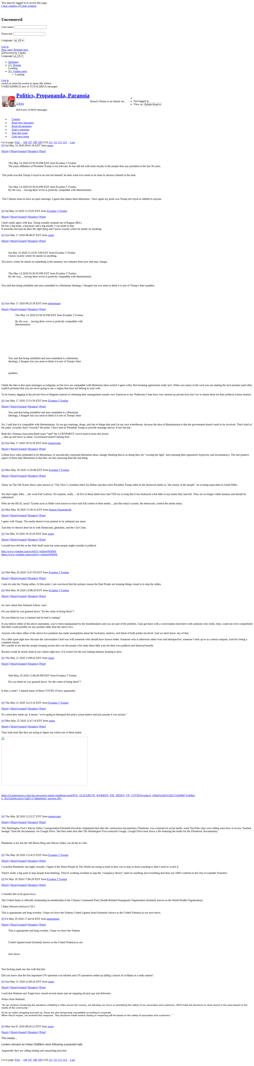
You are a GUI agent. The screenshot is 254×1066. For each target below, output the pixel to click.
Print (42, 151)
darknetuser (54, 303)
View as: (138, 104)
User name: (7, 27)
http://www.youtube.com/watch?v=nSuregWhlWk (28, 551)
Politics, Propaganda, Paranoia (53, 95)
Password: (7, 33)
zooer (50, 145)
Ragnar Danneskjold (60, 509)
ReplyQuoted (18, 151)
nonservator (54, 443)
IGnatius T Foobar (57, 211)
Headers (32, 151)
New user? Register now (14, 49)
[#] (2, 145)
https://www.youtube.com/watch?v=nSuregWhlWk (29, 554)
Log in (5, 46)
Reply (5, 151)
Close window (9, 5)
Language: (7, 40)
